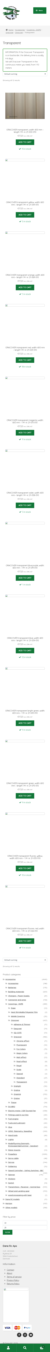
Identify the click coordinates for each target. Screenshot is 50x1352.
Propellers (12, 1154)
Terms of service (14, 1277)
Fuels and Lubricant (16, 1123)
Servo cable (13, 1158)
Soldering (12, 1166)
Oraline (17, 1090)
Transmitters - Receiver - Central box (24, 1187)
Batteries (12, 988)
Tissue (13, 1102)
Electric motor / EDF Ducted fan (22, 1111)
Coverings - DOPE (34, 30)
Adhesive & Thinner (22, 1024)
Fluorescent (22, 1045)
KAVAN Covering (18, 1016)
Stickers (11, 1179)
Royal (19, 1066)
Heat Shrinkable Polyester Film (24, 1012)
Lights (11, 1139)
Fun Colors (21, 1049)
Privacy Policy (13, 1280)
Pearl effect (22, 1061)
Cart (38, 1346)
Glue (10, 1127)
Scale (19, 1070)
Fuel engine (13, 1119)
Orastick (17, 1094)
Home (10, 30)
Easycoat (18, 1029)
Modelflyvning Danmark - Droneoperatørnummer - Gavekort (23, 1144)
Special (20, 1074)
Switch (11, 1183)
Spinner (11, 1175)
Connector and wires (17, 1000)
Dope (13, 1008)
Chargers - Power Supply (18, 996)
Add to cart (25, 142)
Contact (10, 1270)
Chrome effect (23, 1041)
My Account (8, 1348)
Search (25, 1348)
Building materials (16, 992)
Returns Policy (13, 1283)
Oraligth (17, 1086)
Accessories (20, 30)
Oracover (9, 32)
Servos (11, 1162)
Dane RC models (12, 1199)
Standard (21, 1078)
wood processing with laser (20, 1195)
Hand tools (12, 1135)
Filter (7, 1232)
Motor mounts (14, 1150)
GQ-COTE (17, 1033)
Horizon (8, 1203)
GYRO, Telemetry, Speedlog (20, 1131)
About (9, 1273)
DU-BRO (11, 1107)
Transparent (22, 1082)
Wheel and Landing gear (18, 1191)
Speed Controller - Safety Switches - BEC (25, 1171)
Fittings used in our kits (18, 1115)
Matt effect (21, 1057)
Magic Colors (22, 1053)
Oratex (17, 1098)
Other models (11, 1208)
